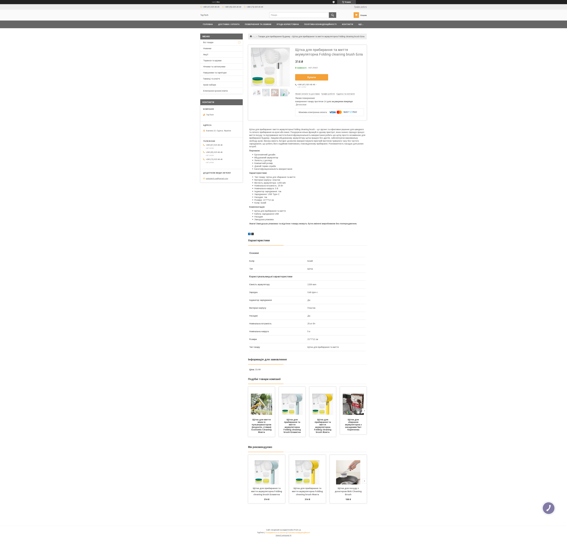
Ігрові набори (209, 85)
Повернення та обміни (258, 24)
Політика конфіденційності (320, 24)
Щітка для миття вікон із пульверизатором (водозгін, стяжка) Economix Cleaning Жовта (261, 425)
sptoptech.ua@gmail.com (217, 178)
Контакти (347, 24)
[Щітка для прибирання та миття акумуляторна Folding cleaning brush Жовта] (322, 401)
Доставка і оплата (228, 24)
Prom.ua (297, 530)
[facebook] (249, 234)
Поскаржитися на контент (275, 533)
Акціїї (205, 54)
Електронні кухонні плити (215, 91)
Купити (311, 77)
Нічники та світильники (214, 66)
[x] (252, 234)
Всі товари (208, 42)
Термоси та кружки (212, 60)
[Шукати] (332, 15)
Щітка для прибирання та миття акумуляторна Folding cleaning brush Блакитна (292, 425)
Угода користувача (288, 24)
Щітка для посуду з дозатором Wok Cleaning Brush (348, 491)
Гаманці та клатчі (211, 79)
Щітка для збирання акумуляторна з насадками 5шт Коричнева (353, 424)
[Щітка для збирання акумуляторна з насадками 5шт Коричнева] (353, 401)
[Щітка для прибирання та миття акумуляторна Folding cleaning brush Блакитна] (292, 401)
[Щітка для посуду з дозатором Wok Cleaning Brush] (348, 469)
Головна (208, 24)
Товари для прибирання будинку (274, 36)
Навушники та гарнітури (215, 72)
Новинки (207, 48)
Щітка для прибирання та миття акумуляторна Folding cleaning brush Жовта (323, 425)
